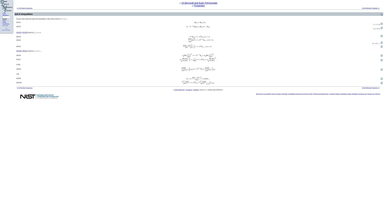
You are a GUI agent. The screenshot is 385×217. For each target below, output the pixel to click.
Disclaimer (189, 90)
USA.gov (377, 94)
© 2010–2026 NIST (179, 90)
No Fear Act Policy (307, 94)
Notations (6, 15)
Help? (4, 20)
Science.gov (371, 94)
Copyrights (284, 94)
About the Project (6, 30)
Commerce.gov (362, 94)
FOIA (314, 94)
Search (5, 19)
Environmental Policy (323, 94)
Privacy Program (276, 94)
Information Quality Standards (349, 94)
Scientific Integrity (334, 94)
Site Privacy (259, 94)
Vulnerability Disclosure (295, 94)
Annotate (5, 25)
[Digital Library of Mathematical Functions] (6, 6)
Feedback (196, 90)
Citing (4, 22)
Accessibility (267, 94)
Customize (6, 24)
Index (4, 13)
